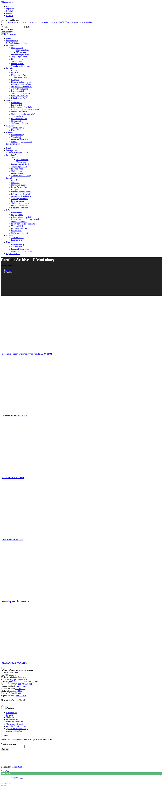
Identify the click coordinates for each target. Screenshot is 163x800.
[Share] (5, 783)
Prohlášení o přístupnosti (16, 726)
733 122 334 (18, 691)
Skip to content (7, 2)
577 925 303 (16, 684)
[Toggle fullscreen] (7, 783)
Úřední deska (11, 712)
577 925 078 (21, 682)
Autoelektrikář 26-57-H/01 (15, 415)
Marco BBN (17, 767)
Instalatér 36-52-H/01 (12, 539)
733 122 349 (33, 682)
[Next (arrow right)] (5, 785)
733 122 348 (21, 686)
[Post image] (39, 347)
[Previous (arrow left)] (2, 785)
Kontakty (10, 715)
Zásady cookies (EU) (14, 731)
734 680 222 (20, 689)
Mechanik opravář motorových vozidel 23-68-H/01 (27, 353)
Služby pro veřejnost (14, 724)
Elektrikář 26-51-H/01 (13, 477)
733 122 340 (16, 693)
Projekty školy (12, 719)
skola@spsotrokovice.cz (17, 679)
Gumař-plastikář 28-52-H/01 (16, 601)
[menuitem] (9, 6)
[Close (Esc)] (2, 783)
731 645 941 (27, 684)
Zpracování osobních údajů (17, 729)
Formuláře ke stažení (14, 722)
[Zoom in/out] (10, 783)
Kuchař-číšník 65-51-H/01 (15, 663)
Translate (20, 778)
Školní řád (10, 717)
